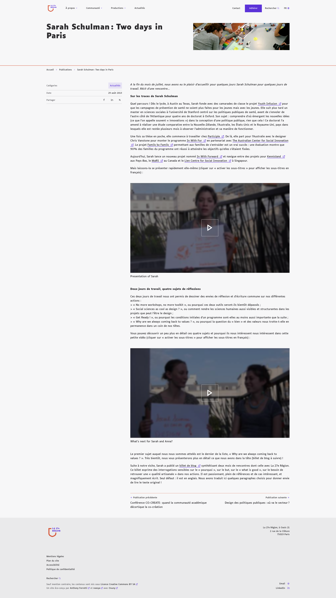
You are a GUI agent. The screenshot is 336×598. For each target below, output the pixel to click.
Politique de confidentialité (60, 569)
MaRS (157, 161)
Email (282, 584)
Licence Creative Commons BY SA (118, 584)
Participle (216, 136)
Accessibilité (52, 565)
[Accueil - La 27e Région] (52, 8)
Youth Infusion (269, 103)
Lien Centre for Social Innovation (208, 161)
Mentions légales (55, 556)
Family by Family (160, 145)
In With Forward (209, 156)
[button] (241, 36)
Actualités (140, 8)
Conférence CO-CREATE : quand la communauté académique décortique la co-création (168, 502)
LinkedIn (280, 588)
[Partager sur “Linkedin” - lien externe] (112, 100)
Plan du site (52, 561)
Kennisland (276, 156)
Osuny (112, 588)
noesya (96, 588)
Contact (236, 8)
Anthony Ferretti (78, 588)
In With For (196, 140)
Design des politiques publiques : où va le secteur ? (257, 500)
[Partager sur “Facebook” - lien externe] (104, 100)
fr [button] (285, 8)
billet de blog (189, 465)
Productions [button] (117, 8)
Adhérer (253, 8)
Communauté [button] (93, 8)
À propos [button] (70, 8)
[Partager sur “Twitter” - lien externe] (120, 100)
